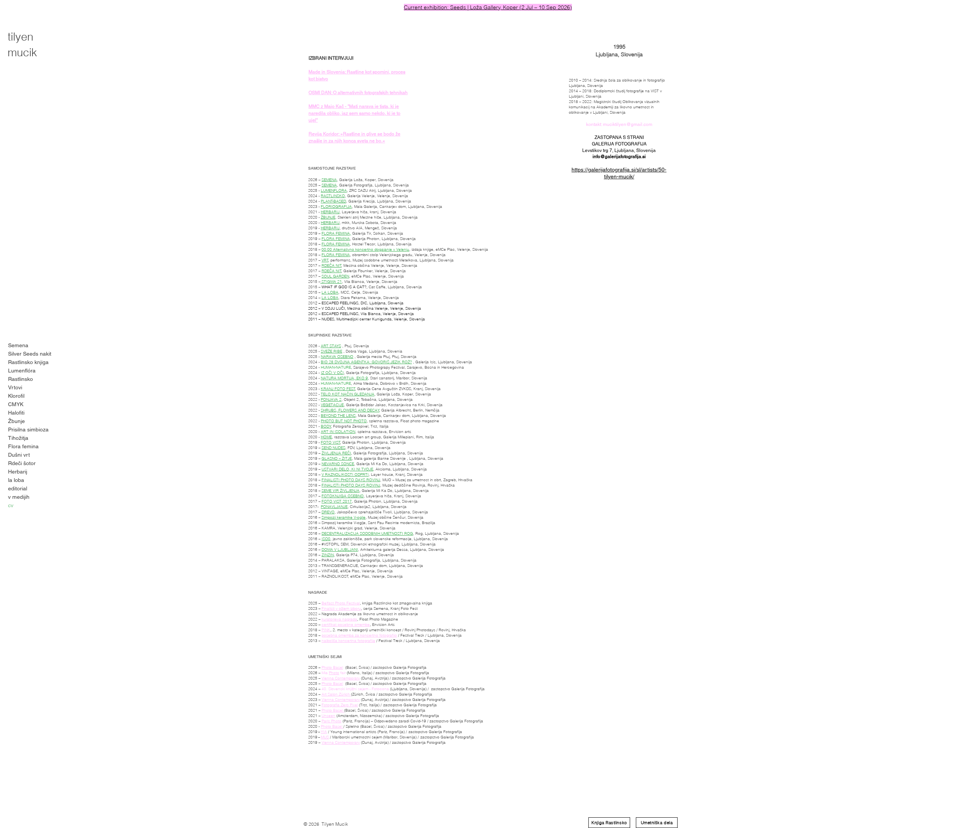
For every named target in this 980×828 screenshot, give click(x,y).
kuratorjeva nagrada (339, 619)
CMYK (15, 404)
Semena (18, 345)
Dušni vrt (19, 455)
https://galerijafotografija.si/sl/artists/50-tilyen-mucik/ (619, 173)
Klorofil (16, 396)
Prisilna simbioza (28, 429)
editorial (17, 488)
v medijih (18, 497)
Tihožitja (18, 438)
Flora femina (23, 446)
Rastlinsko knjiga (28, 362)
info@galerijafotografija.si (619, 156)
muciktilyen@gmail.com (627, 124)
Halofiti (16, 413)
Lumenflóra (22, 370)
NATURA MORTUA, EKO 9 (344, 378)
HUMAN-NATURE (336, 367)
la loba (16, 480)
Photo (334, 672)
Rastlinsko (20, 379)
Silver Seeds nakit (29, 354)
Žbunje (16, 421)
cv (10, 505)
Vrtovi (15, 387)
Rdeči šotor (22, 463)
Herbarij (17, 472)
